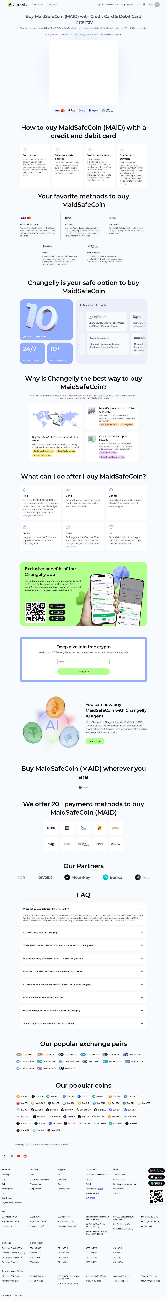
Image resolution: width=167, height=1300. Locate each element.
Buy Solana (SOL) (37, 1226)
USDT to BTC (91, 1248)
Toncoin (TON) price (150, 1276)
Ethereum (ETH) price (11, 1276)
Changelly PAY (94, 1188)
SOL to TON (118, 1248)
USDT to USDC (92, 1252)
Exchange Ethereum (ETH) (13, 1252)
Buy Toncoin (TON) (66, 1221)
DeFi (4, 1193)
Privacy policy (119, 1179)
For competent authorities (124, 1184)
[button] (108, 4)
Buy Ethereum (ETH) (11, 1221)
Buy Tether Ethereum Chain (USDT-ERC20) (97, 1218)
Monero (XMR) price (10, 1281)
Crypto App (7, 1198)
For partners (118, 1188)
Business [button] (51, 4)
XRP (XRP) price (36, 1281)
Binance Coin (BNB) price (96, 1276)
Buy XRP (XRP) (36, 1217)
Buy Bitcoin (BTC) (9, 1217)
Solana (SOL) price (93, 1281)
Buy (3, 1179)
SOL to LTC (118, 1262)
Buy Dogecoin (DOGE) (150, 1221)
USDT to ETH (91, 1262)
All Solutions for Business (96, 1174)
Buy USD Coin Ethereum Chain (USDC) (123, 1218)
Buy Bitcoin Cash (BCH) (123, 1229)
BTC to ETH (35, 1252)
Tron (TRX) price (120, 1281)
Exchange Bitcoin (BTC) (12, 1248)
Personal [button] (36, 4)
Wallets (89, 1184)
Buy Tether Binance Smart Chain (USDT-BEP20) (97, 1232)
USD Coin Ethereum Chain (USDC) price (69, 1277)
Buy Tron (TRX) (64, 1217)
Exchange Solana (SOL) (12, 1257)
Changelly (19, 1144)
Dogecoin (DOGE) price (68, 1283)
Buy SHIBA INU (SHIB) (150, 1217)
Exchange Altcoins (10, 1262)
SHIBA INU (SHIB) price (150, 1281)
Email (61, 661)
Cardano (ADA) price (122, 1276)
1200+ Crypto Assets (35, 1144)
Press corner (35, 1184)
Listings (89, 1179)
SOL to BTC (118, 1252)
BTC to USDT (35, 1248)
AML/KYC (117, 1193)
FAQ (59, 1174)
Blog (60, 1184)
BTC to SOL (35, 1262)
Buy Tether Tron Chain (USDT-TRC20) (95, 1225)
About (32, 1174)
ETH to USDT (63, 1252)
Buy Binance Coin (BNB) (68, 1226)
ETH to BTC (63, 1248)
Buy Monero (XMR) (38, 1221)
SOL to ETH (118, 1257)
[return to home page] (17, 4)
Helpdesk (62, 1179)
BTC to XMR (35, 1257)
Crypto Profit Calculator (12, 1202)
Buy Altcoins (146, 1226)
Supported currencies (39, 1179)
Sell (3, 1184)
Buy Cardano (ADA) (121, 1224)
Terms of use (119, 1174)
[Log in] (157, 4)
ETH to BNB (63, 1257)
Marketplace (7, 1188)
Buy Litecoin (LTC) (10, 1226)
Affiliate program (93, 1193)
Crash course (63, 1188)
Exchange (6, 1174)
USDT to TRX (91, 1257)
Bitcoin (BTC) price (38, 1276)
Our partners (35, 1188)
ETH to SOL (62, 1262)
